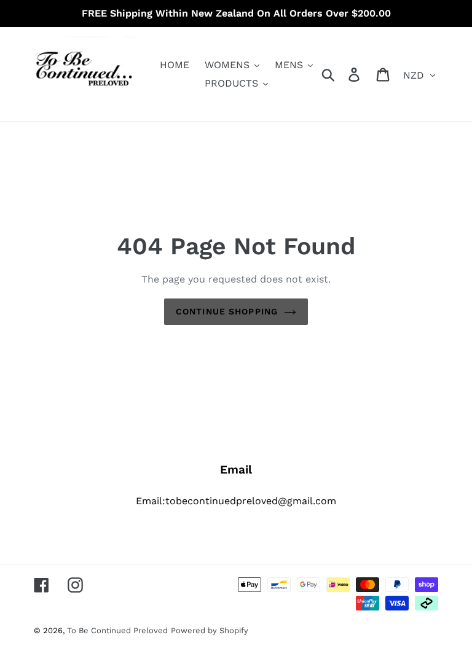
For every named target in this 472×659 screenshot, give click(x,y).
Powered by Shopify (209, 630)
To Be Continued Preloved (117, 630)
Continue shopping (227, 311)
